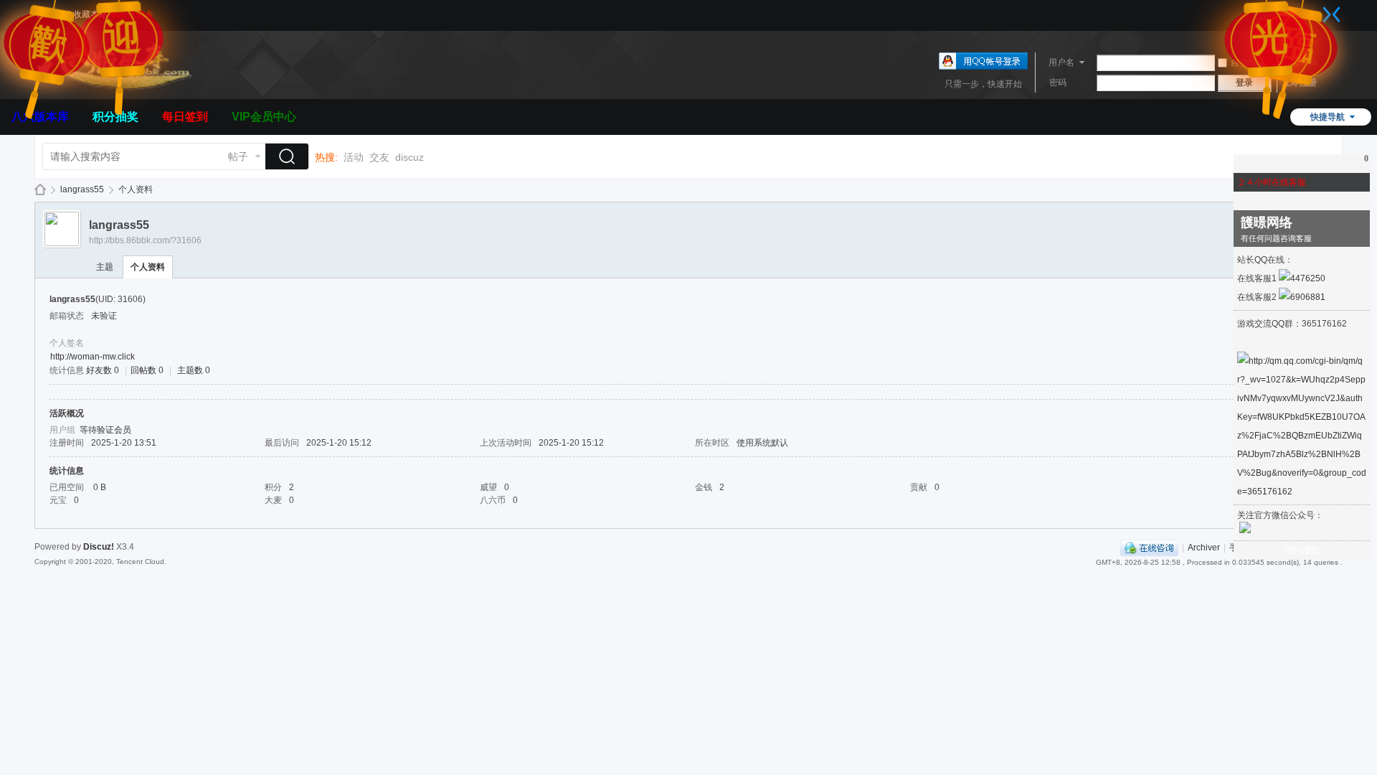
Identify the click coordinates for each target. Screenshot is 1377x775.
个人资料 (148, 267)
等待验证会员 (105, 430)
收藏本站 (90, 14)
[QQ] (1149, 547)
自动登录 (1248, 62)
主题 (104, 267)
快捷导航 (1327, 117)
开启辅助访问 (1317, 10)
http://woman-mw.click (92, 357)
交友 (379, 157)
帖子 (238, 156)
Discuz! (98, 547)
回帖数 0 (147, 370)
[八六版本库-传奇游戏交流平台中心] (113, 90)
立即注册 (1299, 83)
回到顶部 (1301, 550)
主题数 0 (193, 370)
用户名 (1061, 62)
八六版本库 (40, 117)
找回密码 (1299, 62)
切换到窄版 (1332, 14)
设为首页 (53, 14)
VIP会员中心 (264, 117)
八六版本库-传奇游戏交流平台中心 (40, 189)
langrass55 (82, 189)
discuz (409, 157)
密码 (1057, 83)
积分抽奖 (115, 117)
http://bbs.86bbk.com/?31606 (145, 240)
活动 (354, 157)
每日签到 (185, 117)
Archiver (1204, 547)
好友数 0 (102, 370)
